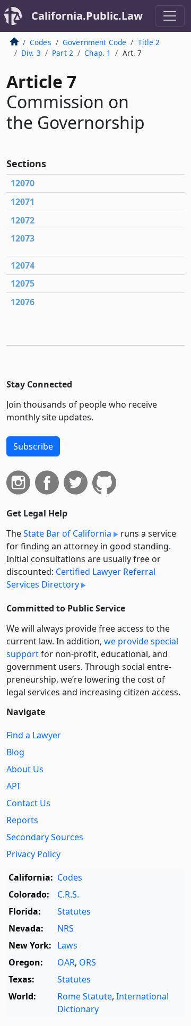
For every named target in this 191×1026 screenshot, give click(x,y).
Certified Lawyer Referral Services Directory (80, 578)
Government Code (94, 42)
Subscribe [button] (33, 446)
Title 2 (149, 42)
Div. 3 (31, 53)
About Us (25, 769)
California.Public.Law (87, 15)
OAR (66, 962)
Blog (15, 752)
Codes (40, 42)
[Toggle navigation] (170, 16)
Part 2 (62, 53)
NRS (65, 928)
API (13, 786)
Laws (67, 945)
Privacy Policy (33, 854)
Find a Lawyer (33, 735)
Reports (22, 820)
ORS (87, 962)
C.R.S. (68, 894)
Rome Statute (84, 996)
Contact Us (28, 803)
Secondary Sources (44, 837)
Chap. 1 (97, 53)
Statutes (74, 911)
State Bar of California (67, 533)
